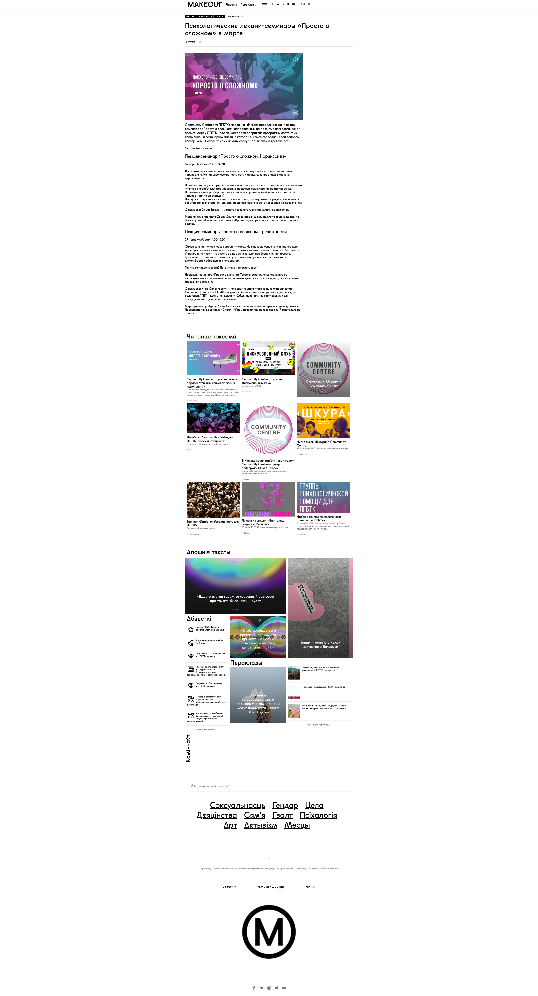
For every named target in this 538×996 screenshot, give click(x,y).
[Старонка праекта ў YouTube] (294, 4)
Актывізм (260, 825)
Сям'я (254, 816)
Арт (230, 825)
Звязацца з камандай (271, 887)
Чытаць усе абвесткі (206, 729)
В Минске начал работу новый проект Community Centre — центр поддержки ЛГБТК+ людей (268, 467)
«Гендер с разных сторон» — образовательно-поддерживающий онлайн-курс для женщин (206, 700)
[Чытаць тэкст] (213, 375)
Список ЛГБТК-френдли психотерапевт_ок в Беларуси (210, 628)
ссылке (189, 223)
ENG (303, 4)
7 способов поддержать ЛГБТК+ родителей (323, 687)
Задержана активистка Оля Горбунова (209, 641)
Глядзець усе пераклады (318, 724)
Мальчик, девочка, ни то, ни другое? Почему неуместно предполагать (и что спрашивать (324, 707)
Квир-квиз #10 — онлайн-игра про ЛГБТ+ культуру (210, 684)
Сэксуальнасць (237, 806)
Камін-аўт (188, 748)
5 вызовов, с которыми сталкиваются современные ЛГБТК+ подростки (320, 669)
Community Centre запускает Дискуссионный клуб (262, 382)
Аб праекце (229, 887)
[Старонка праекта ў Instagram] (283, 4)
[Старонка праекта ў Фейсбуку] (254, 989)
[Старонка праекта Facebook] (273, 4)
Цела (314, 806)
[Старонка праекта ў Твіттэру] (276, 989)
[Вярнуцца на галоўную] (205, 6)
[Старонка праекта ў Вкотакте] (261, 989)
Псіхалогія (318, 816)
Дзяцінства (216, 816)
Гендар (285, 806)
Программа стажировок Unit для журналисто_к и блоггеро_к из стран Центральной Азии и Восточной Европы (206, 670)
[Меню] (264, 5)
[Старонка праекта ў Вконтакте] (278, 4)
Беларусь (205, 16)
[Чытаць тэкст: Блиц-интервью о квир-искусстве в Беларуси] (320, 608)
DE (309, 4)
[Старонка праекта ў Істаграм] (269, 989)
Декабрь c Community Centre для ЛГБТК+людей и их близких (210, 440)
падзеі (190, 16)
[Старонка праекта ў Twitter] (288, 4)
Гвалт (282, 816)
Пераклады (248, 4)
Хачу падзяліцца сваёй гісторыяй (210, 786)
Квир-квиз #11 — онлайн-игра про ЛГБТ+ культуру (210, 655)
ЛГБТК (219, 16)
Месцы (297, 825)
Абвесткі (199, 619)
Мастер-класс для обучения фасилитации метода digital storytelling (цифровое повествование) (205, 717)
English (310, 887)
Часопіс (231, 4)
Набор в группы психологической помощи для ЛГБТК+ (323, 522)
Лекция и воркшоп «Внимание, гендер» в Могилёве (265, 524)
